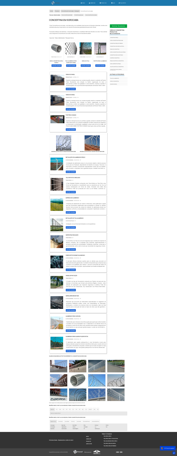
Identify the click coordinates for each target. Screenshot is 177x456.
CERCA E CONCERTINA (114, 81)
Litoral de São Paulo (95, 421)
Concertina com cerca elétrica (117, 46)
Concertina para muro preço (116, 55)
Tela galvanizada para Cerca (110, 441)
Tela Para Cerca (107, 436)
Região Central (53, 421)
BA (82, 409)
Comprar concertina (114, 58)
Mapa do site (89, 443)
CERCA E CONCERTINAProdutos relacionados (117, 32)
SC (73, 409)
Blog (114, 3)
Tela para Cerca (69, 38)
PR (69, 409)
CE (86, 409)
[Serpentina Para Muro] (56, 247)
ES (63, 409)
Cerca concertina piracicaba (67, 15)
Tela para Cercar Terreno (110, 445)
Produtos (103, 3)
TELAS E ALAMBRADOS (114, 78)
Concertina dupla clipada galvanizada (116, 70)
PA (97, 409)
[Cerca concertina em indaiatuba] (116, 380)
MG (60, 409)
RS (76, 409)
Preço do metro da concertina (117, 60)
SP (66, 409)
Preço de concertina (114, 49)
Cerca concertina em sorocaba (91, 15)
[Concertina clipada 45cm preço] (77, 380)
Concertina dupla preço (78, 15)
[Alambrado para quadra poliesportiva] (56, 348)
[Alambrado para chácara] (56, 328)
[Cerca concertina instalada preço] (96, 380)
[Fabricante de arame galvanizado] (56, 267)
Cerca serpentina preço (115, 63)
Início (83, 3)
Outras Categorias (117, 74)
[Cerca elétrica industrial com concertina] (96, 394)
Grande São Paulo (86, 421)
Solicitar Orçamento (118, 26)
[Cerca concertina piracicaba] (58, 380)
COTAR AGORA (56, 65)
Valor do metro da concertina (117, 66)
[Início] (55, 3)
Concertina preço (114, 37)
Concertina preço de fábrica (116, 43)
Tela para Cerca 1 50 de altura (111, 438)
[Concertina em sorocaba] (63, 143)
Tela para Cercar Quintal (110, 443)
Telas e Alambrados (60, 38)
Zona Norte (60, 421)
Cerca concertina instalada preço (118, 52)
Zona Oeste (67, 421)
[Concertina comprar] (96, 366)
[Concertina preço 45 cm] (116, 366)
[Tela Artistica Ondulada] (56, 189)
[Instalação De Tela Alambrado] (56, 230)
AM (94, 409)
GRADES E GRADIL (113, 84)
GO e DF (90, 409)
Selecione (52, 409)
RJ (56, 409)
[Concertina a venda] (77, 366)
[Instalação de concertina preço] (116, 394)
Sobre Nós (92, 3)
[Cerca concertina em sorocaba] (58, 394)
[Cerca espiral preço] (58, 366)
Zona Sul (73, 421)
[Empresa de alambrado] (56, 210)
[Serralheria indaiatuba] (56, 308)
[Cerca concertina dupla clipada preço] (77, 394)
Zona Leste (79, 421)
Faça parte (123, 3)
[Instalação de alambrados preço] (56, 169)
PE (79, 409)
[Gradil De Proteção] (56, 287)
